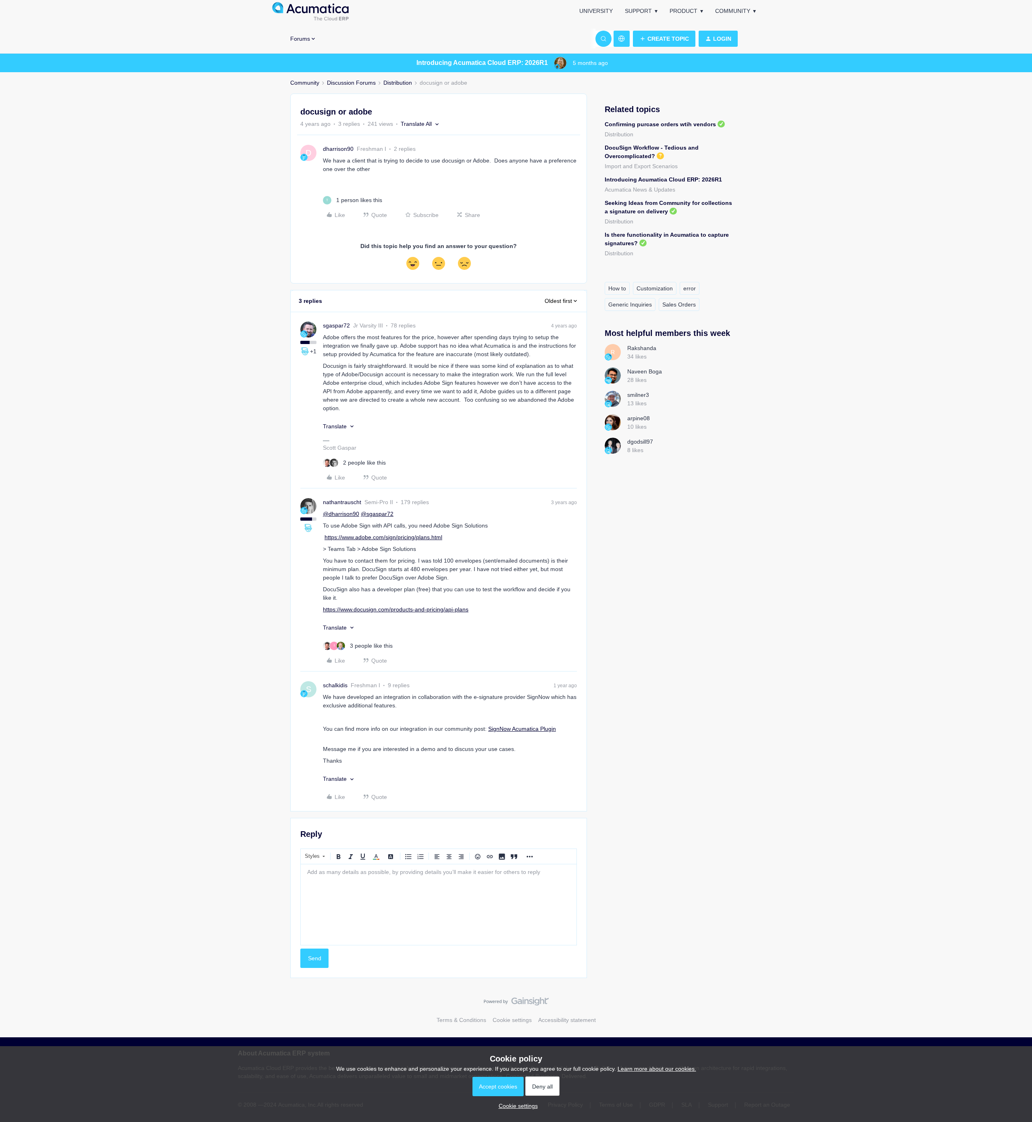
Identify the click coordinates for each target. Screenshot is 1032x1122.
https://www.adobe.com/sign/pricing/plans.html (383, 537)
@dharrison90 (341, 514)
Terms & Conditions (461, 1020)
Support (638, 11)
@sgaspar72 (377, 514)
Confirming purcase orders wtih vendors (660, 124)
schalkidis (335, 685)
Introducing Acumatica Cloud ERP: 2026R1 (663, 179)
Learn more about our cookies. (657, 1069)
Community (732, 11)
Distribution (397, 82)
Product (683, 11)
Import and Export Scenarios (641, 166)
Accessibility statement (567, 1020)
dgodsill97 (640, 441)
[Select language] (622, 39)
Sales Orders (679, 304)
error (689, 288)
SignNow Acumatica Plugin (522, 729)
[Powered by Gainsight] (516, 1003)
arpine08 (638, 418)
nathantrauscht (342, 502)
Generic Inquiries (630, 304)
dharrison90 (338, 149)
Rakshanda (641, 348)
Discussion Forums (351, 82)
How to (617, 288)
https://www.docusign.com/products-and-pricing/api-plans (395, 609)
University (596, 11)
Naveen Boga (644, 371)
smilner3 (638, 395)
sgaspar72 (336, 325)
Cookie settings (512, 1020)
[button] (664, 39)
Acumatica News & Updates (640, 189)
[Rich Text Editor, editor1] (438, 904)
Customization (655, 288)
